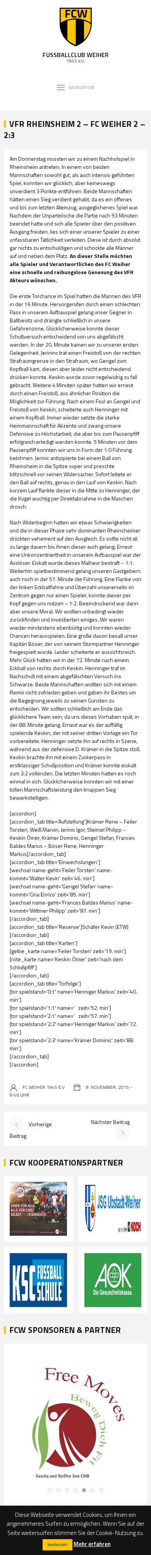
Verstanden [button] (57, 1545)
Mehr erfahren (92, 1544)
